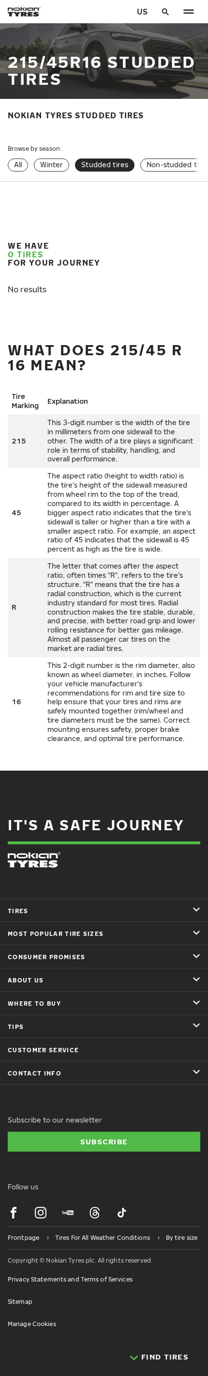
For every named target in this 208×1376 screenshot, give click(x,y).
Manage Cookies (32, 1324)
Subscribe (104, 1141)
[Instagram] (40, 1212)
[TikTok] (121, 1212)
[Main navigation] (188, 11)
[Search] (165, 11)
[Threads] (94, 1212)
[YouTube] (67, 1212)
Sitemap (20, 1301)
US (142, 11)
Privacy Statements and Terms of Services (70, 1279)
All (18, 164)
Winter (51, 164)
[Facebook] (13, 1212)
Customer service (43, 1050)
